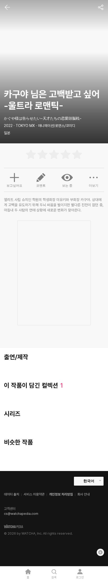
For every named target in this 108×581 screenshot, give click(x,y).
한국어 (88, 481)
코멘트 (41, 185)
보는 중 (67, 185)
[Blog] (100, 552)
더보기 (93, 185)
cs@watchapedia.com (21, 514)
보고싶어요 (14, 185)
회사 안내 (83, 494)
